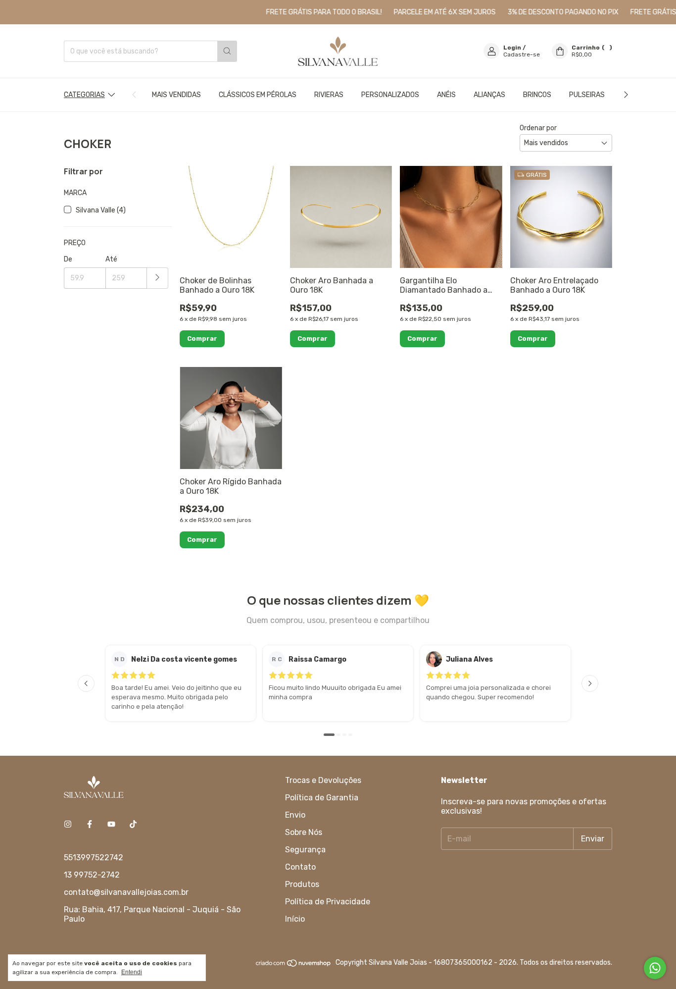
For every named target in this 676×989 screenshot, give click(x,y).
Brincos (537, 95)
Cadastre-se (521, 54)
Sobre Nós (303, 832)
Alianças (489, 95)
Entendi (131, 972)
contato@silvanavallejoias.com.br (126, 892)
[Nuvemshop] (293, 965)
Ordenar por (538, 128)
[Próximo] (589, 683)
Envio (295, 815)
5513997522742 (93, 857)
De (68, 259)
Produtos (302, 884)
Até (111, 259)
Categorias (84, 95)
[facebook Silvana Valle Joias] (90, 824)
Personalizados (390, 95)
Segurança (305, 849)
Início (295, 919)
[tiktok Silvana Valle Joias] (133, 824)
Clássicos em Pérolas (257, 95)
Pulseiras (587, 95)
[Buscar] (227, 51)
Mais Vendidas (176, 95)
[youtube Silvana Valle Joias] (111, 824)
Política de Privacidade (327, 901)
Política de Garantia (321, 797)
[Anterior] (86, 683)
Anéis (446, 95)
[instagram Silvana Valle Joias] (68, 824)
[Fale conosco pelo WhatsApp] (655, 968)
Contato (300, 867)
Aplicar (157, 278)
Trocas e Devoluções (323, 780)
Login (512, 47)
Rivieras (328, 95)
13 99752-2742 (92, 875)
